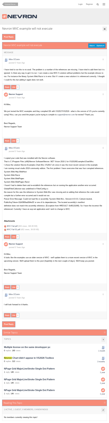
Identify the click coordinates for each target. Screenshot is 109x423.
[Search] (98, 4)
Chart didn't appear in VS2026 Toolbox (29, 358)
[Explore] (104, 4)
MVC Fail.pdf (12, 226)
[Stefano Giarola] (103, 347)
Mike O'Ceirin (14, 59)
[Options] (103, 59)
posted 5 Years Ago (17, 63)
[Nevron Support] (103, 369)
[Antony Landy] (103, 358)
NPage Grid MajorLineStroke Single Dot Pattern (29, 368)
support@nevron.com (66, 115)
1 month (101, 351)
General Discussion (11, 4)
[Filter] (103, 339)
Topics (7, 339)
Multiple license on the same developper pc (27, 347)
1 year (102, 372)
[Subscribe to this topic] (105, 29)
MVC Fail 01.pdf (13, 229)
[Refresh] (103, 410)
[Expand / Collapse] (104, 332)
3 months (101, 362)
